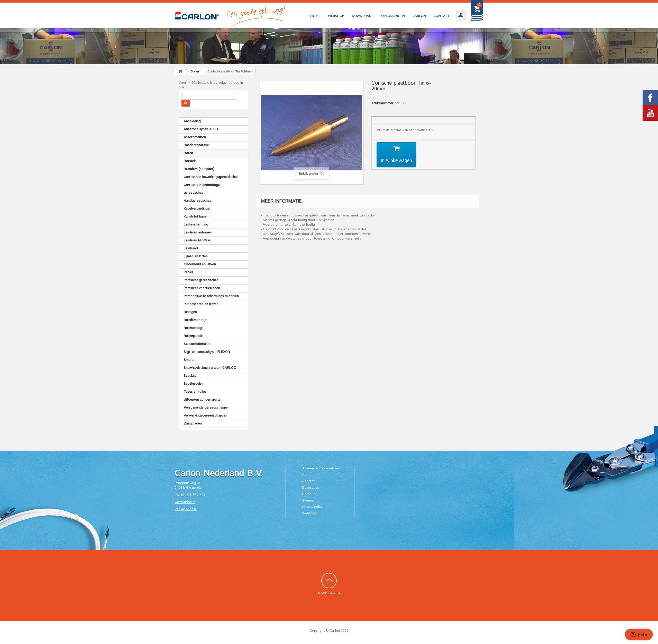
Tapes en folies (195, 391)
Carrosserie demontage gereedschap (202, 189)
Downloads (362, 15)
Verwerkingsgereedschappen (205, 415)
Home (315, 15)
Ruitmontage (194, 328)
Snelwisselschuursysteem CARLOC (210, 367)
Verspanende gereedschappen (207, 407)
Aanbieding (192, 121)
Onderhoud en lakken (200, 264)
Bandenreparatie (196, 145)
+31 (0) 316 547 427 (190, 495)
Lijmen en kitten (196, 256)
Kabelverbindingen (197, 208)
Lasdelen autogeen (198, 232)
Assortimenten (195, 137)
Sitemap (308, 500)
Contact (442, 15)
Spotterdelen (194, 383)
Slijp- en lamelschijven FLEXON (207, 351)
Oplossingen (393, 15)
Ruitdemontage (195, 320)
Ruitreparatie (194, 336)
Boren (188, 153)
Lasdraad (191, 248)
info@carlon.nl (186, 509)
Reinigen (190, 312)
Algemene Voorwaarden (320, 468)
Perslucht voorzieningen (202, 288)
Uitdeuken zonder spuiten (203, 399)
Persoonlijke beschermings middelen (211, 296)
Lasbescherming (196, 224)
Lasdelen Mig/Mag (197, 240)
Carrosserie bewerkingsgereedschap (211, 177)
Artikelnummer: (382, 103)
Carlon (419, 15)
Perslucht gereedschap (201, 280)
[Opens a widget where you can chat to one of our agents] (639, 635)
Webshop (336, 15)
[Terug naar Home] (180, 71)
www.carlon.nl (185, 502)
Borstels (190, 161)
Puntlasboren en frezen (201, 304)
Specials (190, 375)
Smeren (189, 359)
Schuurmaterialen (197, 344)
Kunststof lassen (196, 216)
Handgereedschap (197, 200)
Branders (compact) (199, 169)
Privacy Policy (312, 507)
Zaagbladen (193, 423)
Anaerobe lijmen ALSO (201, 129)
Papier (188, 272)
